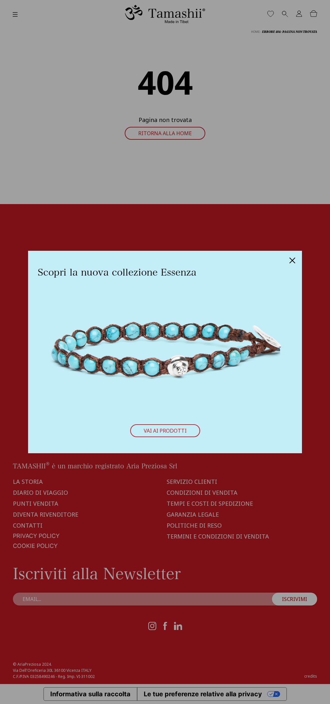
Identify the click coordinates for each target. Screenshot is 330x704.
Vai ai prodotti (165, 430)
